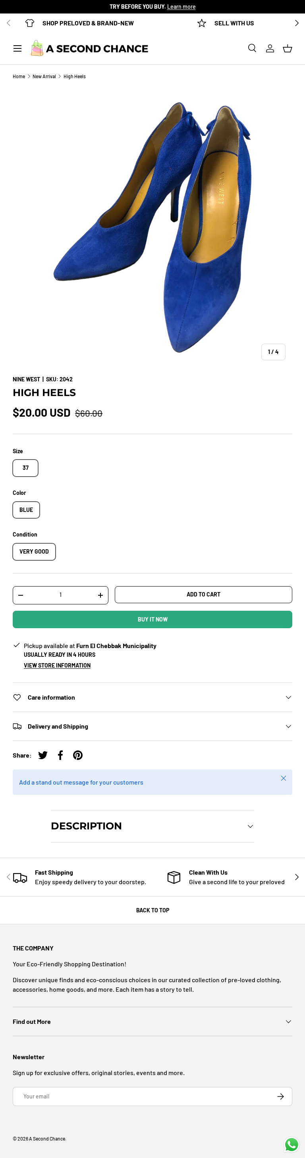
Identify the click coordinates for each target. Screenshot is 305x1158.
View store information (57, 665)
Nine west (26, 379)
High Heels (75, 76)
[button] (287, 48)
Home (19, 76)
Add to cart (203, 594)
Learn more (181, 6)
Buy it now (153, 619)
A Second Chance (47, 1138)
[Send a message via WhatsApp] (291, 1144)
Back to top (152, 910)
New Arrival (44, 76)
